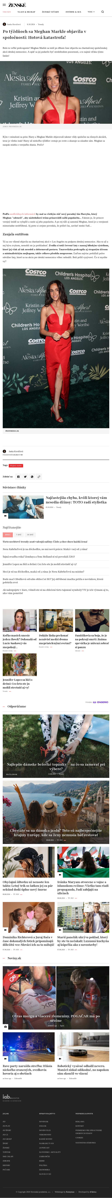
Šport (5, 1143)
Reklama (80, 1122)
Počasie (6, 1170)
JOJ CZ (5, 1135)
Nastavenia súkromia (86, 1143)
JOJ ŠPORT (7, 1130)
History (6, 1165)
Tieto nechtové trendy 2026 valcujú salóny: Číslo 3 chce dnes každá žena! (45, 541)
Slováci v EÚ (45, 1174)
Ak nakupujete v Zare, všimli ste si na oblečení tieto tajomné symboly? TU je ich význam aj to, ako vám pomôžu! (56, 591)
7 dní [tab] (18, 535)
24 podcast (44, 1148)
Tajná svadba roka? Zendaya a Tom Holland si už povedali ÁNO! (39, 556)
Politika (43, 1165)
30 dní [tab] (30, 535)
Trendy (7, 12)
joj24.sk (42, 1126)
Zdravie (6, 1161)
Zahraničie (44, 1156)
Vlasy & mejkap (26, 12)
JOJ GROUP (7, 1139)
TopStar (6, 1152)
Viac (90, 12)
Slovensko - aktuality (50, 1152)
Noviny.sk (43, 1122)
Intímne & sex (73, 12)
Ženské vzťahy (50, 12)
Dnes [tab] (7, 535)
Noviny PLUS (45, 1130)
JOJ (4, 1122)
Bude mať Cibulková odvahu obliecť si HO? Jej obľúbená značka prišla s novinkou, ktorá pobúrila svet (53, 581)
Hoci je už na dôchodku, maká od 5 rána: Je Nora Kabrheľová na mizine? (43, 571)
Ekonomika (44, 1170)
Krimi (41, 1161)
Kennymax (70, 1192)
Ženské (6, 1148)
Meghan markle (16, 466)
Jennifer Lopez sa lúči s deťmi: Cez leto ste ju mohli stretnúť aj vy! (40, 564)
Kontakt (80, 1126)
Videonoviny (45, 1135)
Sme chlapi (8, 1156)
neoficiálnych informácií (22, 214)
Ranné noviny (45, 1139)
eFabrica (93, 1192)
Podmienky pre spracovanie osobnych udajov (89, 1131)
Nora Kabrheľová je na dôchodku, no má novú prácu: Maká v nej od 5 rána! (45, 549)
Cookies (79, 1138)
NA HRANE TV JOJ (46, 1143)
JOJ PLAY (6, 1126)
